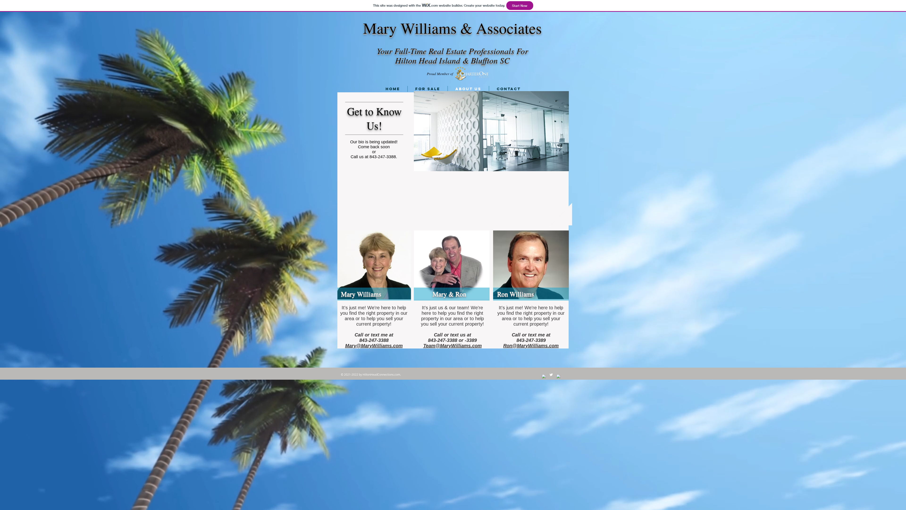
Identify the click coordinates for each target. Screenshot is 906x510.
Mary (380, 27)
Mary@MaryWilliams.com (374, 345)
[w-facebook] (544, 376)
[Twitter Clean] (551, 375)
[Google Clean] (558, 376)
